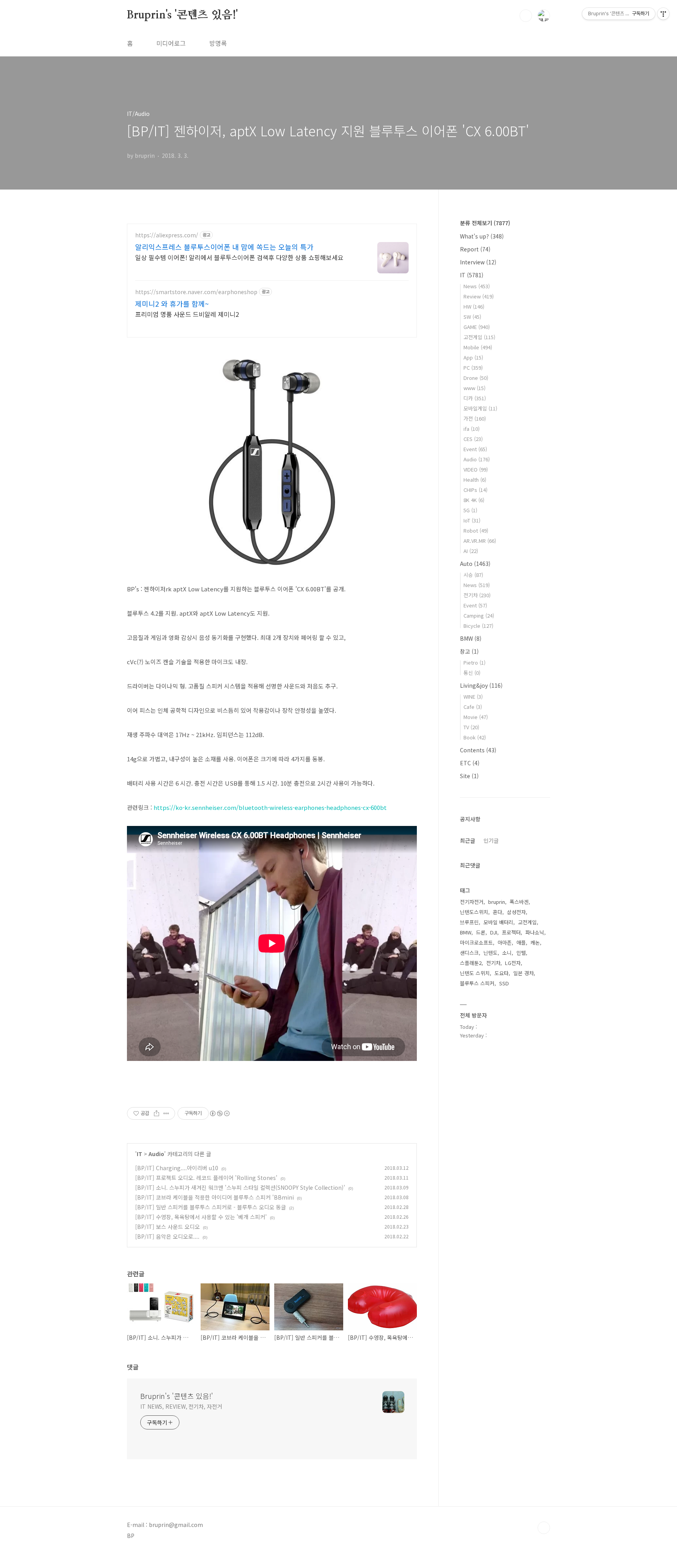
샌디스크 (469, 952)
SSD (504, 983)
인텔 (521, 952)
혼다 (497, 912)
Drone (475, 377)
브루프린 (469, 922)
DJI (493, 932)
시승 (473, 574)
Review (478, 296)
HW (473, 306)
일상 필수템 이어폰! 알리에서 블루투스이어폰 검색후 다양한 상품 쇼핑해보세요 (239, 257)
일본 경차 (523, 973)
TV (471, 727)
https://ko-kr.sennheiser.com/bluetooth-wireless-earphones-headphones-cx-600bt (270, 807)
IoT (471, 520)
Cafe (472, 706)
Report (475, 249)
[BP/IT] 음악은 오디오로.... (167, 1236)
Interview (478, 262)
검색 (526, 16)
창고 (469, 651)
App (473, 357)
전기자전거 (471, 901)
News (476, 286)
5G (470, 510)
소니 (507, 952)
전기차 (477, 595)
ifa (471, 428)
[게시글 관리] (166, 1113)
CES (473, 439)
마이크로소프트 (476, 942)
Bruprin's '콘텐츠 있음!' (182, 15)
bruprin (496, 901)
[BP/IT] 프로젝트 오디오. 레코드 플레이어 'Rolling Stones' (206, 1178)
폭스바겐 (519, 901)
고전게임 (479, 337)
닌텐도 (490, 952)
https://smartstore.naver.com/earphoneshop (196, 292)
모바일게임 (480, 408)
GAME (476, 327)
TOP (544, 1527)
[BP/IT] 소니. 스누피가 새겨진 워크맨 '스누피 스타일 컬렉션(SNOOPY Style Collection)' (240, 1187)
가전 (474, 418)
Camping (478, 615)
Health (474, 479)
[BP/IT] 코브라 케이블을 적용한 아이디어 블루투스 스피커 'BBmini (214, 1197)
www (474, 388)
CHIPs (475, 489)
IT (139, 1154)
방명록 (218, 43)
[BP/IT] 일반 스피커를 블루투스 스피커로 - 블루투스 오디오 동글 (210, 1207)
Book (474, 737)
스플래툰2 (471, 963)
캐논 (535, 942)
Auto (475, 563)
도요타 (501, 973)
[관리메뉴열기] (663, 14)
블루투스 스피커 (477, 983)
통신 (471, 672)
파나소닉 (534, 932)
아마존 (505, 942)
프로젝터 (511, 932)
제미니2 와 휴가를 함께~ (172, 303)
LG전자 (513, 963)
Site (469, 776)
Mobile (477, 347)
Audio (156, 1154)
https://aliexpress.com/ (166, 235)
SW (472, 316)
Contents (478, 750)
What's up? (482, 236)
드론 (480, 932)
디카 (474, 398)
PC (473, 367)
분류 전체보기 (485, 223)
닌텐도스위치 (474, 912)
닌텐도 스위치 (475, 973)
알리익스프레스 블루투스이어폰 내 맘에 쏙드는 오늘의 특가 (224, 246)
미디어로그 (171, 43)
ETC (470, 763)
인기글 (491, 840)
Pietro (474, 662)
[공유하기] (156, 1113)
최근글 (467, 840)
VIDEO (475, 469)
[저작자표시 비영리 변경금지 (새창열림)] (219, 1113)
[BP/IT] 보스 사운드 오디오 (167, 1227)
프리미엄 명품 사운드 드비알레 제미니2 (187, 313)
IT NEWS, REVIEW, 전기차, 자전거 (181, 1406)
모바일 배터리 (498, 922)
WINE (473, 696)
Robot (475, 530)
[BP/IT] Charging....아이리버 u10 (176, 1168)
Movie (475, 717)
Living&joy (481, 685)
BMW (471, 638)
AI (470, 551)
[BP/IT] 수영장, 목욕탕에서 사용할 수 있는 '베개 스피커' (201, 1217)
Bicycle (478, 625)
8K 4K (473, 500)
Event (475, 449)
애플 (521, 942)
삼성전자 (516, 912)
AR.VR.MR (479, 540)
